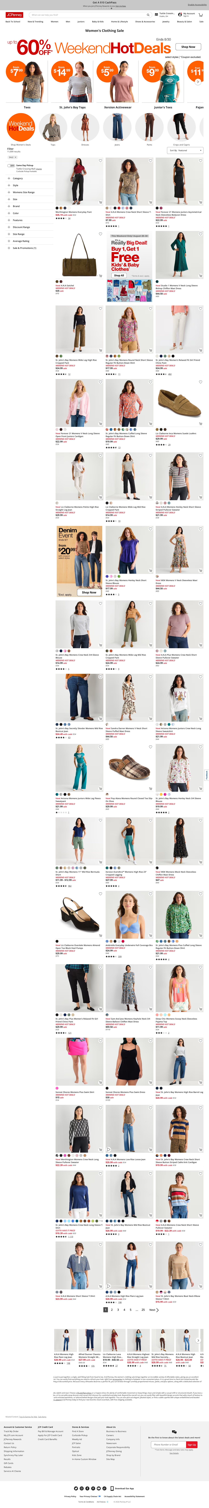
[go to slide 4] (106, 8)
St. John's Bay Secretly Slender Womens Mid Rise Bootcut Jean (79, 730)
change (39, 169)
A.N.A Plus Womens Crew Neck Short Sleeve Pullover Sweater (176, 656)
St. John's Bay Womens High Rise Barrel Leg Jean (179, 1093)
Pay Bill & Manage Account (50, 1431)
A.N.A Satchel (65, 285)
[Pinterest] (93, 1488)
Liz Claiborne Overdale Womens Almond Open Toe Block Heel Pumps (78, 946)
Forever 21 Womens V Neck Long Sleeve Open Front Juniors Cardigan (78, 435)
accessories (117, 1379)
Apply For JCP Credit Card (50, 1435)
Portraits (76, 1447)
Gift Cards (8, 1463)
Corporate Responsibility (118, 1447)
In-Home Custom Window (84, 1459)
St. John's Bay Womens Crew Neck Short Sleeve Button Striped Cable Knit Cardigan (178, 1161)
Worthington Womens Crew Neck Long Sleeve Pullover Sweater (77, 1161)
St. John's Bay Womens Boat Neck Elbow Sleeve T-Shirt (178, 1297)
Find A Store (78, 1431)
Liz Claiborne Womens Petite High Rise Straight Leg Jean (77, 508)
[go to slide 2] (101, 8)
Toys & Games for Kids (28, 1417)
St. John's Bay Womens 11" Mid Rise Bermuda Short (78, 873)
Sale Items (42, 1417)
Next (152, 1309)
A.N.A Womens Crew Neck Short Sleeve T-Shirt (128, 213)
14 (100, 1221)
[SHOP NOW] (104, 48)
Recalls (7, 1459)
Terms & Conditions (86, 1502)
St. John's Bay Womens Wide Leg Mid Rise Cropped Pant (126, 656)
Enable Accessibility (197, 4)
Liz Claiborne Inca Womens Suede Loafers (176, 433)
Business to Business (116, 1431)
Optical (75, 1451)
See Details (174, 1453)
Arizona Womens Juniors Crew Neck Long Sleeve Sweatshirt (178, 730)
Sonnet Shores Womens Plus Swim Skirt (75, 1092)
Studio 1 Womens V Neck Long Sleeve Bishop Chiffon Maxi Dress (177, 287)
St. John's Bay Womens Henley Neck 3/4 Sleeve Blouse (178, 799)
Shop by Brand (113, 1455)
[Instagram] (82, 1488)
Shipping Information (14, 1451)
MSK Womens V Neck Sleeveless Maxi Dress (176, 581)
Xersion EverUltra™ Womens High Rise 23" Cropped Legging (126, 873)
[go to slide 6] (111, 8)
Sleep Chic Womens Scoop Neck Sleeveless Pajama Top (176, 1020)
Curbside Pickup (80, 1435)
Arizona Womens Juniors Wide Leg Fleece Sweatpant (78, 799)
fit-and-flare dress (84, 1393)
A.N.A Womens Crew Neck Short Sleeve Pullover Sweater (177, 1226)
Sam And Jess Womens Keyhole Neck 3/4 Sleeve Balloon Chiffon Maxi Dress (128, 1020)
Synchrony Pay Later (13, 1455)
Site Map (110, 1459)
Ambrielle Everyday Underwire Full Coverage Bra (129, 945)
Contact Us (9, 1443)
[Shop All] (129, 266)
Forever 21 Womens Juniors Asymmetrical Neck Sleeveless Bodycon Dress (178, 213)
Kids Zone (76, 1455)
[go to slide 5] (109, 8)
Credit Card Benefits (47, 1439)
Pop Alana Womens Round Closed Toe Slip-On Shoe (129, 799)
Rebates (8, 1467)
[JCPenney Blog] (105, 1488)
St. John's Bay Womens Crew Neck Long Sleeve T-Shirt (79, 1226)
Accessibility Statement (135, 1496)
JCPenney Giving (114, 1451)
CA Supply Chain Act (112, 1496)
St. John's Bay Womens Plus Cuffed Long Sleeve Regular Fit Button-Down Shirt (179, 946)
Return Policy (10, 1447)
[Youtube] (99, 1488)
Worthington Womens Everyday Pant (74, 212)
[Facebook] (88, 1488)
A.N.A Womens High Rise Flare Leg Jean (124, 1296)
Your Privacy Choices (88, 1496)
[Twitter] (76, 1488)
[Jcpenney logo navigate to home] (14, 15)
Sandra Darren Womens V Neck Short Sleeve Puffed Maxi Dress (126, 730)
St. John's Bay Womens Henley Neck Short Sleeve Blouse (126, 581)
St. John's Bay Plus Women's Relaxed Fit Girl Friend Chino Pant (77, 1020)
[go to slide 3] (103, 8)
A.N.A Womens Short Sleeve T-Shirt (75, 1296)
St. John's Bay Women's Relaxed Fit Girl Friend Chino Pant (178, 361)
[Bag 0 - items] (200, 15)
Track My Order (11, 1431)
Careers (110, 1435)
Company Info (113, 1439)
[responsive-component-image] (27, 81)
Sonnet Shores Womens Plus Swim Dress (125, 1092)
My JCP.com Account (13, 1435)
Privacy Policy (70, 1496)
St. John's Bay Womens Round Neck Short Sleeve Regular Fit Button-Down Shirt (129, 361)
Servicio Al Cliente (12, 1471)
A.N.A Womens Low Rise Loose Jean (125, 1159)
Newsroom (111, 1443)
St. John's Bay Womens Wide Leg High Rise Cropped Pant (76, 361)
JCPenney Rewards (12, 1439)
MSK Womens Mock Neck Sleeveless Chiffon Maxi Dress (176, 873)
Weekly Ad (77, 1439)
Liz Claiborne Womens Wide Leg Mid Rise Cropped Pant (125, 508)
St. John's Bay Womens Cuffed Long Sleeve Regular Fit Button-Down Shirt (126, 435)
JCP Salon (76, 1443)
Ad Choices (101, 1502)
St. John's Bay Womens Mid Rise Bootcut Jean (128, 1226)
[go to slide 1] (98, 8)
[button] (129, 266)
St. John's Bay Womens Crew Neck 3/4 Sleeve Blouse (77, 656)
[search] (149, 15)
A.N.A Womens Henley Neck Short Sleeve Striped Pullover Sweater (178, 508)
